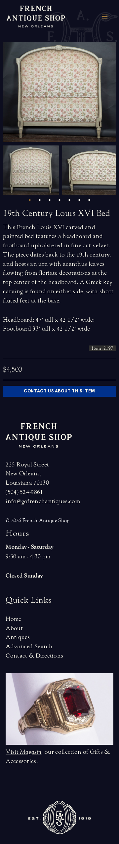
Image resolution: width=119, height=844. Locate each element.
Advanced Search (29, 646)
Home (13, 619)
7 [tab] (89, 200)
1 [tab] (29, 200)
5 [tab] (69, 200)
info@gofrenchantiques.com (43, 501)
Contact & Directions (34, 655)
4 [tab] (59, 200)
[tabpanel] (32, 170)
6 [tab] (79, 200)
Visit (23, 751)
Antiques (18, 637)
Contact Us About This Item (59, 391)
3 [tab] (49, 200)
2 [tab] (39, 200)
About (14, 628)
